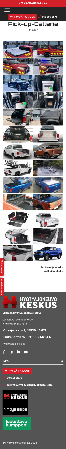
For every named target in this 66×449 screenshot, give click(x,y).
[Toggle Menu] (7, 10)
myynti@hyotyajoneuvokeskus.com (29, 385)
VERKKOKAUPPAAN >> (33, 3)
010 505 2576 (14, 378)
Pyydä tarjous (19, 371)
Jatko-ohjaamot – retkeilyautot (52, 269)
